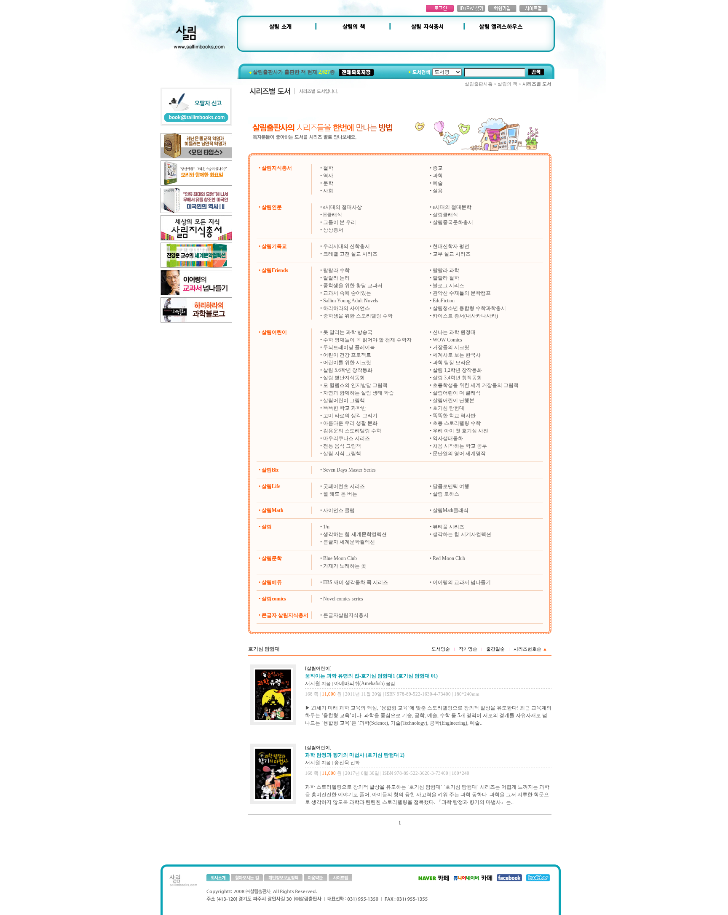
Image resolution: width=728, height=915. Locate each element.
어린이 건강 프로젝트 (347, 355)
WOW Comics (447, 340)
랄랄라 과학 (446, 270)
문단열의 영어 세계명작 (459, 453)
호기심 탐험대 (448, 408)
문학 (328, 183)
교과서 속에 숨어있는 (347, 293)
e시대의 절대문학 (452, 207)
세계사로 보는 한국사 (457, 355)
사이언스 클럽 (339, 510)
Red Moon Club (449, 558)
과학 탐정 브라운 (452, 362)
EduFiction (444, 301)
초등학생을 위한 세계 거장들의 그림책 (476, 385)
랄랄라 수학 (336, 270)
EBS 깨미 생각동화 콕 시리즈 (355, 582)
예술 (438, 183)
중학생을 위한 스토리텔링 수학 (358, 316)
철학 (328, 168)
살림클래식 (445, 215)
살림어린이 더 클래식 (457, 393)
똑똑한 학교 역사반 (454, 416)
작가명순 (468, 648)
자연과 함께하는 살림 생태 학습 (358, 393)
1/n (326, 527)
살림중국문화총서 (453, 222)
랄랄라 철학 (446, 278)
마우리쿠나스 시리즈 (346, 438)
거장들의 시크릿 (451, 347)
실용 (438, 191)
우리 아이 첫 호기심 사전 (460, 431)
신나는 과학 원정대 (454, 332)
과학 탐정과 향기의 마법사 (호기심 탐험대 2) (354, 755)
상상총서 (333, 230)
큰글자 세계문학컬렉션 (349, 542)
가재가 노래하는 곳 (344, 566)
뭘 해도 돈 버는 (340, 494)
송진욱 (341, 763)
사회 (328, 191)
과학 (438, 176)
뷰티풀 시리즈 (448, 527)
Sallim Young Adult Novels (350, 301)
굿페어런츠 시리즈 (344, 486)
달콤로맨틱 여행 (451, 486)
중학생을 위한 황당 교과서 (353, 285)
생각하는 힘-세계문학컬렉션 (355, 534)
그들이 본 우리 (339, 222)
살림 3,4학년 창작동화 (457, 378)
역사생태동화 (448, 438)
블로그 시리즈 (448, 285)
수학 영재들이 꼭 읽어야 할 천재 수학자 (367, 340)
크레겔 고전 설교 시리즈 (350, 254)
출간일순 (495, 648)
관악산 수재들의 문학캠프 (462, 293)
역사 (328, 176)
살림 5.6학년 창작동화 (347, 370)
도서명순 (440, 648)
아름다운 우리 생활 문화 (350, 423)
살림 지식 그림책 (342, 453)
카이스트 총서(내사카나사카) (465, 316)
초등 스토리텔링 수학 (457, 423)
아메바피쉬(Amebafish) (359, 683)
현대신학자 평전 (451, 246)
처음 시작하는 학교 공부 (460, 446)
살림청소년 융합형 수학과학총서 (469, 308)
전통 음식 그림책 (342, 446)
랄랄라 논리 (336, 278)
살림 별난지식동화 (344, 378)
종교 (438, 168)
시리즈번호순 (530, 648)
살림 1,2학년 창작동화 (457, 370)
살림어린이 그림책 (344, 400)
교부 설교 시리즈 (452, 254)
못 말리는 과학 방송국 (347, 332)
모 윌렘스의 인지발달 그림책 (355, 385)
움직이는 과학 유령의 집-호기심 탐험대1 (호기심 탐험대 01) (371, 676)
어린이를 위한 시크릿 (347, 362)
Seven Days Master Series (349, 470)
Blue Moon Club (340, 558)
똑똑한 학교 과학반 (344, 408)
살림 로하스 (446, 494)
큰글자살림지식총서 (346, 615)
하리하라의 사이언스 (346, 308)
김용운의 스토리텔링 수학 (352, 431)
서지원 (312, 683)
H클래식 (332, 215)
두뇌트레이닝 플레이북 (349, 347)
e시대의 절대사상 (342, 207)
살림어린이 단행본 (453, 400)
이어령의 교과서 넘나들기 (462, 582)
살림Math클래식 (450, 510)
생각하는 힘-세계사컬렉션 (462, 534)
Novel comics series (343, 599)
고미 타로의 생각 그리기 (350, 416)
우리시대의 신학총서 (346, 246)
